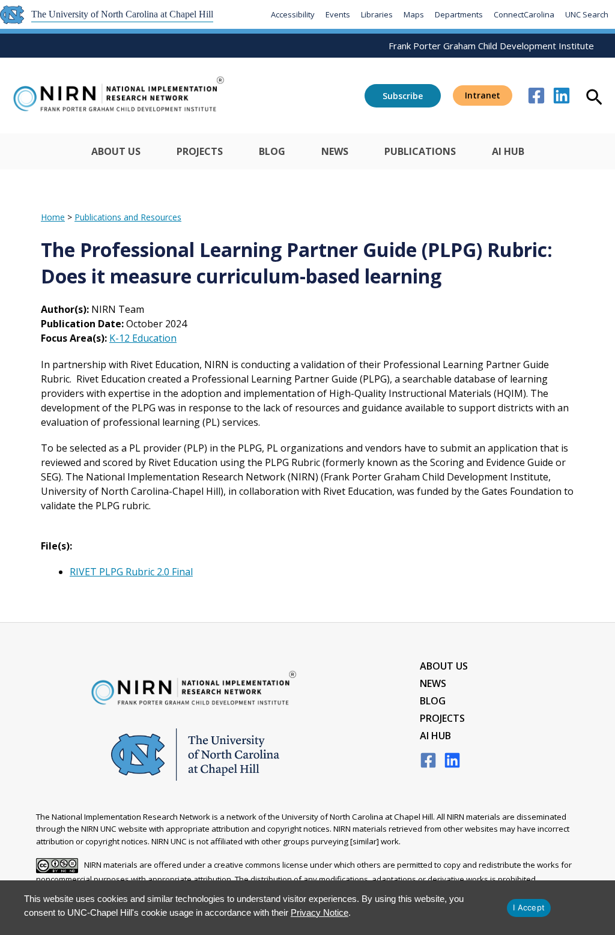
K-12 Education (143, 338)
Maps (414, 14)
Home (53, 217)
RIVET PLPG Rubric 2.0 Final (131, 571)
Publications (420, 151)
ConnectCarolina (524, 14)
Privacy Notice (319, 912)
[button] (482, 95)
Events (338, 14)
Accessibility (293, 14)
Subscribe (403, 95)
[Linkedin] (562, 95)
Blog (272, 151)
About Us (116, 151)
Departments (459, 14)
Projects (200, 151)
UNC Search (586, 14)
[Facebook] (536, 95)
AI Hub (508, 151)
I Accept (529, 907)
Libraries (377, 14)
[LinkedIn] (452, 760)
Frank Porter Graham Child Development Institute (491, 46)
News (334, 151)
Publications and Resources (127, 217)
